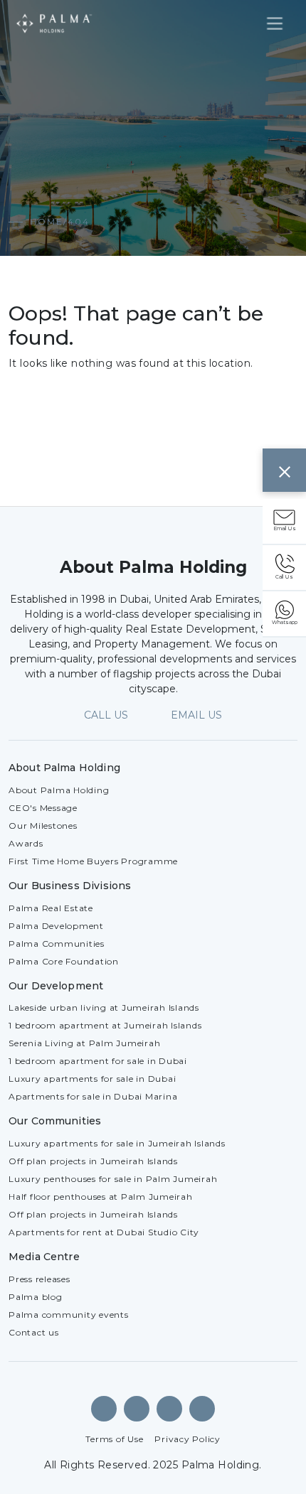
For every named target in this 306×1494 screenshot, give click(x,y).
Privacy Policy (187, 1439)
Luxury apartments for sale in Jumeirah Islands (117, 1143)
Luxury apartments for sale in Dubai (92, 1078)
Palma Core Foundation (64, 961)
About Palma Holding (59, 790)
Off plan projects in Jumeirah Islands (93, 1161)
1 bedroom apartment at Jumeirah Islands (105, 1025)
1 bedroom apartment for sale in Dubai (98, 1060)
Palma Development (56, 925)
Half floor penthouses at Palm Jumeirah (101, 1196)
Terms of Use (114, 1439)
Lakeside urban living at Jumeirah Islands (104, 1007)
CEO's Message (43, 807)
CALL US (106, 715)
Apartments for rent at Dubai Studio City (104, 1232)
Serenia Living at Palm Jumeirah (84, 1043)
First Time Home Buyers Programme (93, 861)
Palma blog (36, 1296)
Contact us (34, 1332)
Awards (26, 843)
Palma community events (69, 1314)
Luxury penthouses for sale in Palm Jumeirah (113, 1178)
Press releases (39, 1279)
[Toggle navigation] (275, 23)
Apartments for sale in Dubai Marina (93, 1096)
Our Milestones (43, 825)
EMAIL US (196, 715)
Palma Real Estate (51, 908)
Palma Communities (57, 943)
